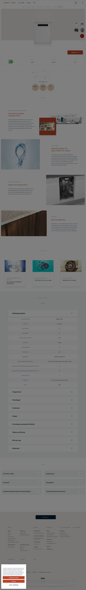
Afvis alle (14, 581)
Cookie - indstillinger (13, 584)
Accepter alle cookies (13, 577)
